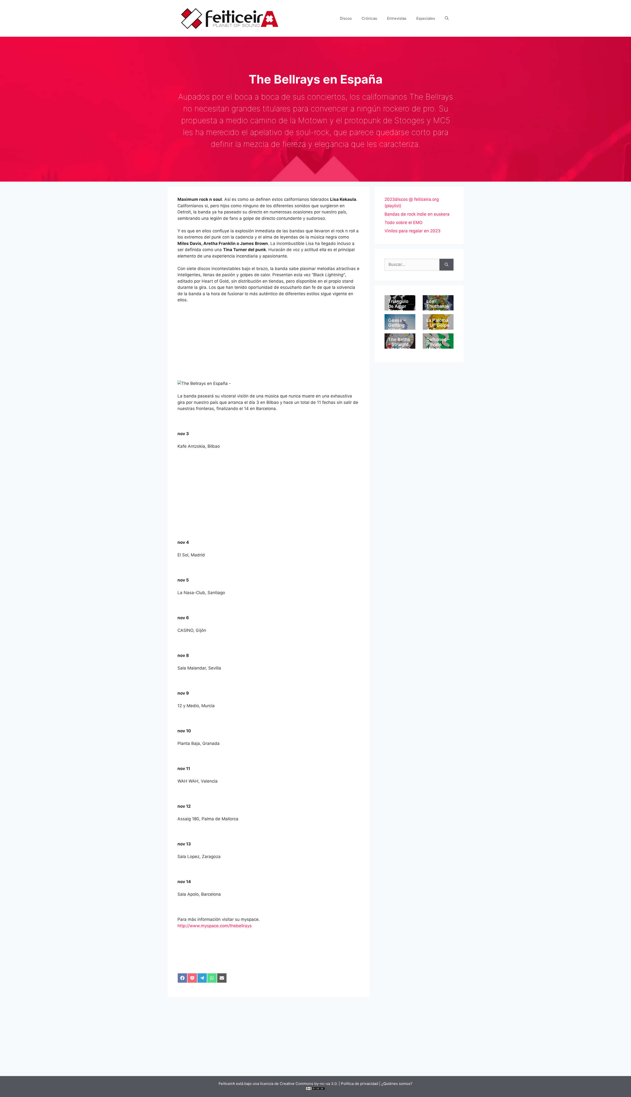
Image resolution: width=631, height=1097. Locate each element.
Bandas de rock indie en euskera (417, 214)
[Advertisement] (268, 343)
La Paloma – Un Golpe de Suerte (437, 325)
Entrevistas (396, 18)
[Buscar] (446, 265)
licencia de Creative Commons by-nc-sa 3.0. (299, 1083)
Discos (346, 18)
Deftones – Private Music (438, 344)
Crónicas (369, 18)
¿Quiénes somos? (396, 1083)
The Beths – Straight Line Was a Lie (399, 347)
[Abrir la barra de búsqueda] (447, 18)
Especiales (425, 18)
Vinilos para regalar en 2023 (412, 230)
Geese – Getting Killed (396, 325)
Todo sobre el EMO (403, 222)
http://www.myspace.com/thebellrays (214, 925)
